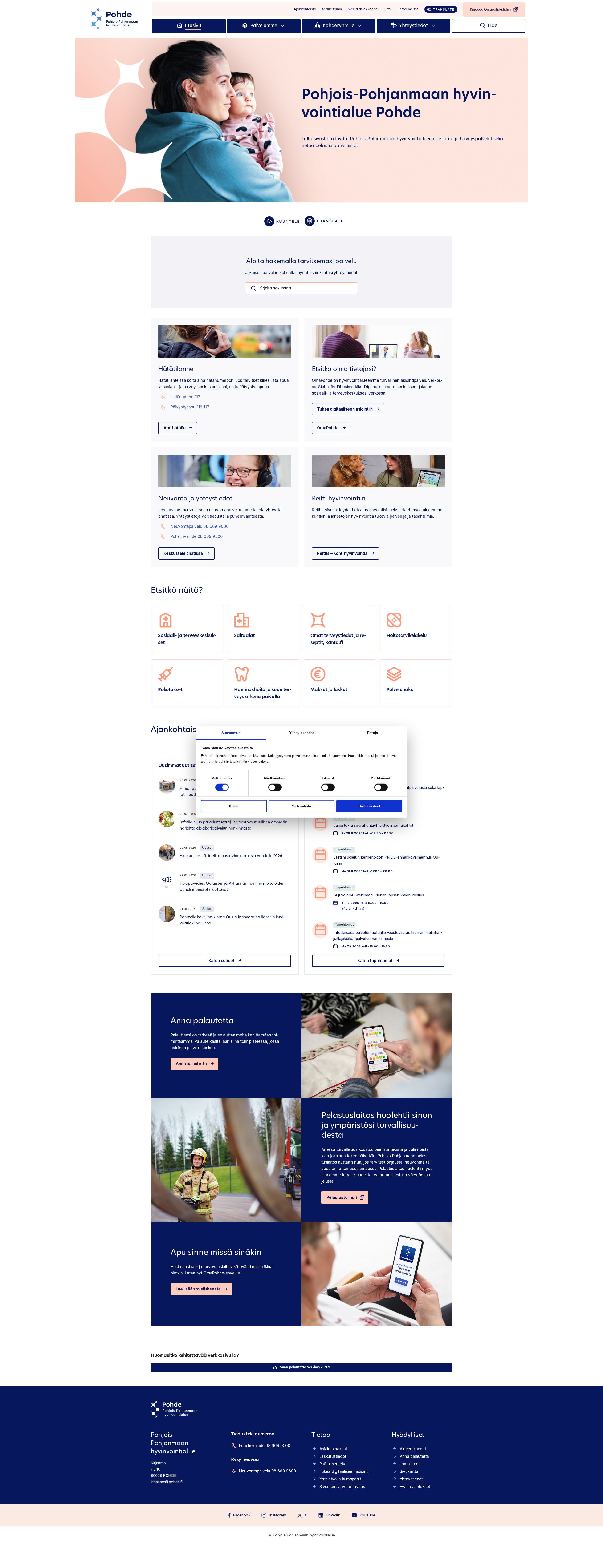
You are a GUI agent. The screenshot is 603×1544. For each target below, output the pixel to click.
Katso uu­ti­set (221, 960)
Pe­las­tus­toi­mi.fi (341, 1197)
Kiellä (233, 806)
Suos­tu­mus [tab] (230, 732)
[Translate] (440, 9)
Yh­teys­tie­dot (411, 1479)
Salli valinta (301, 806)
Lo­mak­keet (410, 1464)
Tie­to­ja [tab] (372, 732)
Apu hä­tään (174, 428)
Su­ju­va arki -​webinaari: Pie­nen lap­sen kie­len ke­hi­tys (378, 895)
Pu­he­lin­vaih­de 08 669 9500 (197, 536)
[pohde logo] (115, 18)
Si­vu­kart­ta (409, 1471)
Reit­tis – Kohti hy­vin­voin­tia (342, 553)
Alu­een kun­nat (413, 1449)
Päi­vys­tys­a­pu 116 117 (190, 407)
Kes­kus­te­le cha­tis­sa (183, 553)
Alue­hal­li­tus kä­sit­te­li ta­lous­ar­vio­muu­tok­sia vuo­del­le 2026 (231, 856)
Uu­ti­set (207, 847)
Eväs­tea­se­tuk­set (415, 1486)
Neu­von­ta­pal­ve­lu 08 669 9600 (200, 526)
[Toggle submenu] (283, 26)
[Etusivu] (180, 25)
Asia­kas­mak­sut (333, 1449)
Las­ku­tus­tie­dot (332, 1456)
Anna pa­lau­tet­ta (191, 1063)
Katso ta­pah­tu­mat (374, 960)
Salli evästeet (369, 806)
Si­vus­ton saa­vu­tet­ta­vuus (342, 1486)
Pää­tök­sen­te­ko (332, 1464)
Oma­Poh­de (328, 428)
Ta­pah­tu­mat (344, 849)
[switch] (275, 787)
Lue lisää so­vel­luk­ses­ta (198, 1289)
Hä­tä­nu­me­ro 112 (185, 397)
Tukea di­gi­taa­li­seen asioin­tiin (345, 409)
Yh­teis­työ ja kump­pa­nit (340, 1479)
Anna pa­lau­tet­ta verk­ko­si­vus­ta (305, 1367)
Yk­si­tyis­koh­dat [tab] (301, 732)
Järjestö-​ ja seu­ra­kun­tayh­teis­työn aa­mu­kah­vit (373, 825)
